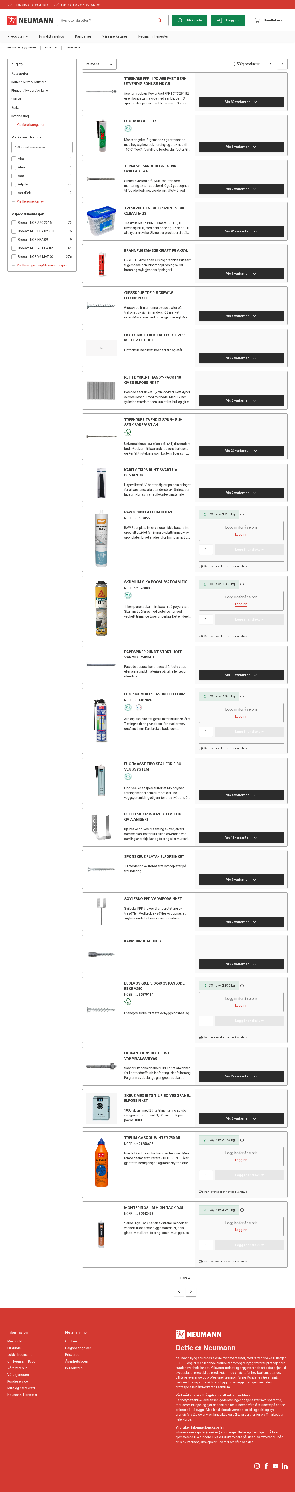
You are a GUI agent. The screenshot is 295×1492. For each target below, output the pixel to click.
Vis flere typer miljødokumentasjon (42, 265)
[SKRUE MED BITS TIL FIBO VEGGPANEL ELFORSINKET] (101, 1108)
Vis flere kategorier (30, 125)
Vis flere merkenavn (31, 201)
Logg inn (233, 20)
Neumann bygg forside (21, 47)
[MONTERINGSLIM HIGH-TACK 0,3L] (101, 1234)
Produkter (15, 36)
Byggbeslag (20, 116)
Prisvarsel (72, 1355)
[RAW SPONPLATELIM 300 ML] (101, 538)
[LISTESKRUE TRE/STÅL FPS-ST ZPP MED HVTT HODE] (101, 348)
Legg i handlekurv (249, 549)
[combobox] (99, 64)
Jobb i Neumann (19, 1355)
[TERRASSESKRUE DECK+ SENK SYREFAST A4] (101, 179)
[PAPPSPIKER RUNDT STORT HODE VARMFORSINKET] (101, 665)
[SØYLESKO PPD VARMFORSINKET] (101, 911)
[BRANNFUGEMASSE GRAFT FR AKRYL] (101, 263)
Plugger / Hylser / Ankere (29, 90)
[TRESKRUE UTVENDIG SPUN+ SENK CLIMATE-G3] (101, 221)
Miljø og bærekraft (21, 1388)
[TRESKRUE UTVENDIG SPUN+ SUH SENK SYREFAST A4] (101, 436)
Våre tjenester (18, 1375)
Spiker (16, 107)
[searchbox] (107, 20)
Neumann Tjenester (22, 1395)
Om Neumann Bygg (21, 1361)
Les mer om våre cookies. (236, 1442)
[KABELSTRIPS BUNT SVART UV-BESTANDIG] (101, 483)
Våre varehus (17, 1368)
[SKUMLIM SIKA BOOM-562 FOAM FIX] (101, 608)
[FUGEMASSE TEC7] (101, 135)
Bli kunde (194, 20)
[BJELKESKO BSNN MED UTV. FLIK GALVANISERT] (101, 827)
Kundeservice (17, 1381)
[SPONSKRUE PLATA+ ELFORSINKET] (101, 869)
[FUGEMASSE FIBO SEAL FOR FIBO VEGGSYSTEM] (101, 781)
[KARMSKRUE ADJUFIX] (101, 954)
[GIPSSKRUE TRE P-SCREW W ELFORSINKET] (101, 305)
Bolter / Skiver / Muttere (29, 82)
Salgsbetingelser (78, 1348)
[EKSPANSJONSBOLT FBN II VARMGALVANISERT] (101, 1066)
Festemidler (73, 47)
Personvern (74, 1368)
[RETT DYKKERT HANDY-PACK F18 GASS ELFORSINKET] (101, 390)
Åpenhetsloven (76, 1361)
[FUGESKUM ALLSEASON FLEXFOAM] (101, 720)
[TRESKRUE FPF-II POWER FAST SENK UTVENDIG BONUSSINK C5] (101, 91)
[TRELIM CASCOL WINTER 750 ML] (101, 1164)
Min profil (14, 1341)
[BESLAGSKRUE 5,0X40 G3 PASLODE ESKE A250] (101, 1010)
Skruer (16, 99)
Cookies (71, 1341)
